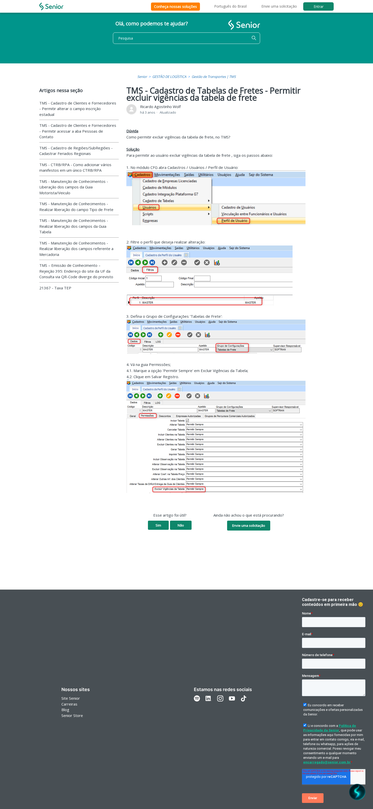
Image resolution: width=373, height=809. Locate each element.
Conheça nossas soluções (175, 6)
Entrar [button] (319, 6)
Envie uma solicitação (279, 6)
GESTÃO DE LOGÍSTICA (169, 76)
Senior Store (72, 715)
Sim (158, 525)
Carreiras (69, 704)
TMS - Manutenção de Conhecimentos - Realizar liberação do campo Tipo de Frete (76, 206)
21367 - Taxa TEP (55, 287)
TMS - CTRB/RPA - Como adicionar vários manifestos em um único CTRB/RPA (75, 167)
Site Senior (70, 698)
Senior (142, 76)
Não (181, 525)
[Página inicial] (51, 6)
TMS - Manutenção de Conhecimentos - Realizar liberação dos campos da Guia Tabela (73, 226)
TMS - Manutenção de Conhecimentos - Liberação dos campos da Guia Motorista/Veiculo (73, 187)
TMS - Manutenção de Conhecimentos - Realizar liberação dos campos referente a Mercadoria (76, 248)
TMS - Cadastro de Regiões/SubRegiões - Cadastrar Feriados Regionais (76, 150)
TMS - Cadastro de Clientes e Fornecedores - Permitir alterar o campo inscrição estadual (77, 108)
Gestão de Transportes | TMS (214, 76)
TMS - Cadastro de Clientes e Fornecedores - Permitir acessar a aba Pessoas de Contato (77, 131)
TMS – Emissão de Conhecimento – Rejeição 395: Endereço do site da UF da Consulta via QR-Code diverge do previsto (76, 271)
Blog (65, 709)
